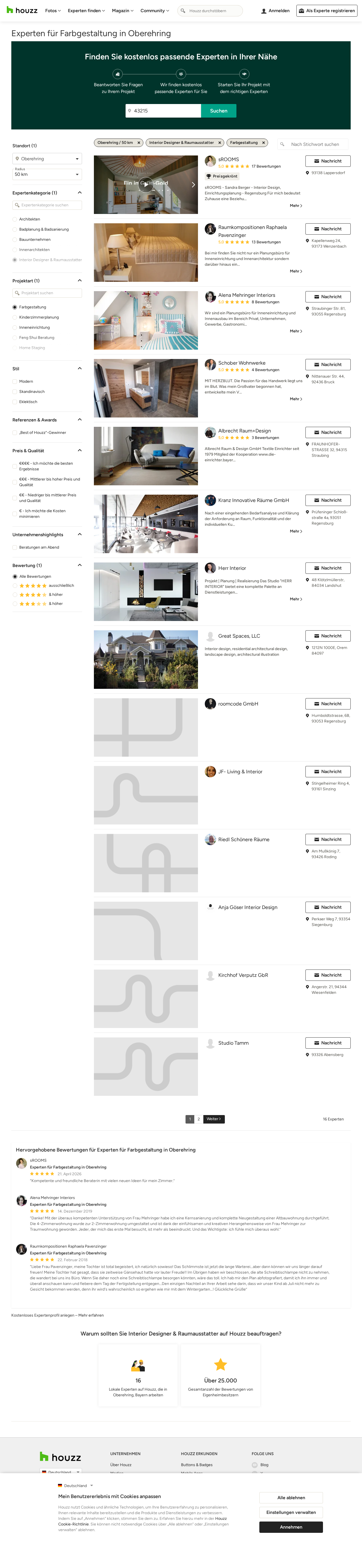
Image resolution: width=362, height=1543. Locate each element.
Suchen (218, 111)
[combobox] (210, 10)
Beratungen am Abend (39, 547)
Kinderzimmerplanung (39, 317)
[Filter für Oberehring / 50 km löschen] (138, 142)
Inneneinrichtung (34, 327)
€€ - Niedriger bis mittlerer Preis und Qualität (47, 498)
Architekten (29, 219)
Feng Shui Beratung (36, 337)
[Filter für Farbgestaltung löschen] (263, 142)
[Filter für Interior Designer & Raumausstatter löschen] (219, 142)
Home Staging (32, 347)
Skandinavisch (32, 391)
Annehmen (291, 1527)
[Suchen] (183, 10)
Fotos (51, 10)
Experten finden (84, 10)
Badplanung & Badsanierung (44, 229)
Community (153, 10)
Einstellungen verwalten (291, 1512)
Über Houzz (121, 1464)
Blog (264, 1464)
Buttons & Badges (197, 1464)
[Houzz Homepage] (22, 9)
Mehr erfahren (91, 1315)
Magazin (120, 10)
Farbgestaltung (32, 307)
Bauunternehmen (35, 239)
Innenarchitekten (34, 249)
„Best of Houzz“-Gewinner (42, 432)
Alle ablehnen (291, 1497)
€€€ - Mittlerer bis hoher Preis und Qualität (49, 482)
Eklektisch (28, 401)
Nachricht (331, 161)
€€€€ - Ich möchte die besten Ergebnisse (46, 466)
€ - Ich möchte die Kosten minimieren (42, 513)
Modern (26, 381)
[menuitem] (53, 10)
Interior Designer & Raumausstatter (50, 259)
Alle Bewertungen (35, 576)
